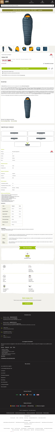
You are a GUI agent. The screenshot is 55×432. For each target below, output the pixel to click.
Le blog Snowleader (4, 384)
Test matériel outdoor (31, 428)
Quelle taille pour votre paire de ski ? (9, 422)
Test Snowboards (23, 428)
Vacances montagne (7, 428)
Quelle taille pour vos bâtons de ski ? (35, 422)
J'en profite (40, 10)
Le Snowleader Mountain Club (6, 368)
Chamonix (7, 347)
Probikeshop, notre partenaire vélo (8, 358)
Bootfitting (3, 379)
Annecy (2, 347)
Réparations (3, 377)
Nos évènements (4, 382)
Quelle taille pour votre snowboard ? (47, 422)
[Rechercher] (53, 5)
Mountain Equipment (6, 54)
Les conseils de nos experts (6, 366)
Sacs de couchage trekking (7, 12)
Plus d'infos (3, 356)
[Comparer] (52, 68)
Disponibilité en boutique (49, 63)
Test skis (12, 428)
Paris (14, 347)
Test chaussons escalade (39, 428)
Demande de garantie (5, 375)
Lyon (11, 347)
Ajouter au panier (24, 68)
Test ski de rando (17, 428)
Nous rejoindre (3, 386)
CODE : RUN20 (33, 10)
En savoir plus (22, 75)
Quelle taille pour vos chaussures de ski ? (22, 422)
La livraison (3, 370)
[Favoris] (49, 68)
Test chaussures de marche (48, 428)
